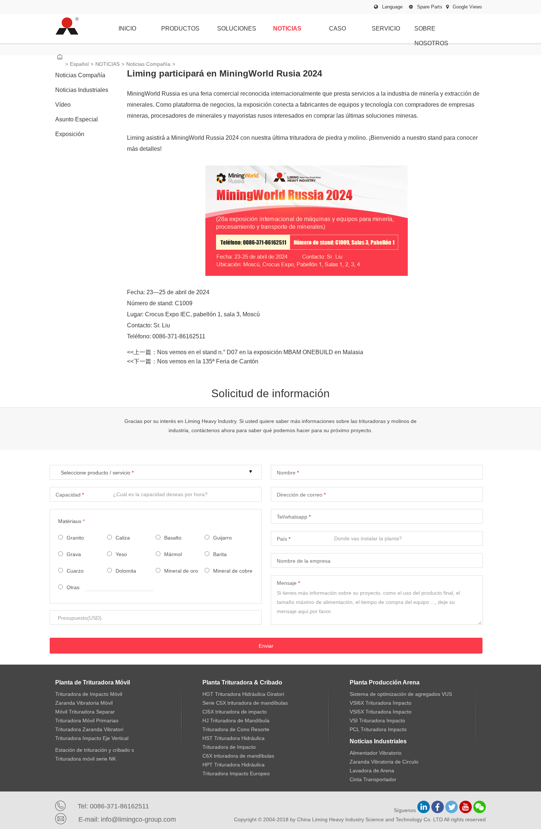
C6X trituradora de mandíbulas (238, 756)
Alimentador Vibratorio (376, 753)
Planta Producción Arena (385, 682)
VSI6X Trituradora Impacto (380, 703)
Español (79, 64)
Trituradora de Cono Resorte (235, 729)
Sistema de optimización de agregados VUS (401, 694)
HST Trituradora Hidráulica (233, 738)
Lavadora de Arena (372, 770)
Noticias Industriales (81, 90)
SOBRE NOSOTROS (431, 35)
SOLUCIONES (236, 28)
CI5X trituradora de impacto (234, 712)
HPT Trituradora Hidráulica (233, 765)
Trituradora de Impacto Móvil (88, 694)
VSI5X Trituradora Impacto (380, 712)
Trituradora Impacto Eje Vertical (91, 738)
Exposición (69, 134)
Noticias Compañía (148, 64)
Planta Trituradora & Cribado (242, 682)
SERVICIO (386, 28)
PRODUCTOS (180, 28)
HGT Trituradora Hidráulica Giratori (243, 694)
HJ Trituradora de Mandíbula (235, 720)
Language (392, 7)
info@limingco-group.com (138, 819)
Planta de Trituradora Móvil (92, 682)
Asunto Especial (76, 119)
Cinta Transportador (373, 779)
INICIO (127, 28)
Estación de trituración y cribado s (94, 750)
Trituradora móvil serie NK (85, 759)
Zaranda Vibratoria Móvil (84, 703)
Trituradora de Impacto (229, 747)
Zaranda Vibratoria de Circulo (384, 762)
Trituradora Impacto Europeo (236, 773)
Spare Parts (429, 7)
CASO (337, 28)
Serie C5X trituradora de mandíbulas (245, 703)
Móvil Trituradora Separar (85, 712)
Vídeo (63, 105)
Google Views (466, 7)
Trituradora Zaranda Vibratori (89, 729)
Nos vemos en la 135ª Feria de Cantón (207, 361)
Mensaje (287, 583)
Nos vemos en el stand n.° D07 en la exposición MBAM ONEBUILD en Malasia (260, 352)
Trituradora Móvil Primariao (87, 720)
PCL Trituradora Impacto (378, 729)
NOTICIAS (287, 28)
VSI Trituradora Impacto (377, 720)
